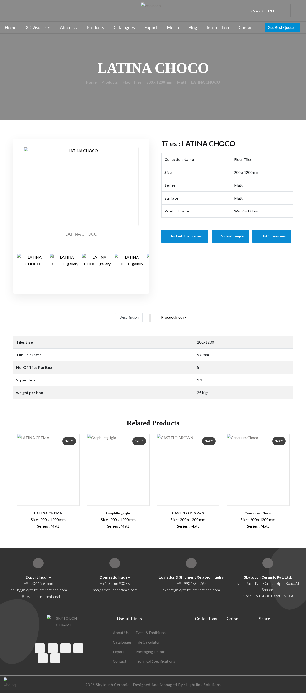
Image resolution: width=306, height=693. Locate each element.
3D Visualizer (38, 27)
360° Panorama (273, 236)
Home (10, 27)
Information (218, 27)
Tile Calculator (148, 642)
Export (150, 27)
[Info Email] (114, 563)
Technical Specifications (155, 661)
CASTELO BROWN (188, 513)
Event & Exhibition (151, 632)
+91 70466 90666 (38, 583)
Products (95, 27)
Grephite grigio (118, 513)
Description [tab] (129, 317)
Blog (192, 27)
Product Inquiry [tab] (174, 317)
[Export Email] (38, 563)
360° (69, 441)
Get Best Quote (281, 27)
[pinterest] (78, 648)
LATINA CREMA (48, 513)
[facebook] (40, 648)
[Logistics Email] (191, 563)
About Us (68, 27)
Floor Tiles (132, 82)
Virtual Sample (232, 236)
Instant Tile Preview (186, 236)
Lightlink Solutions (203, 684)
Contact (246, 27)
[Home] (267, 563)
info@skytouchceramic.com (114, 589)
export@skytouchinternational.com (191, 589)
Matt (181, 82)
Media (173, 27)
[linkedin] (55, 658)
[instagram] (65, 648)
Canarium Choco (257, 513)
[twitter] (53, 648)
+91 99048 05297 (191, 583)
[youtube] (43, 658)
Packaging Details (150, 651)
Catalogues (124, 27)
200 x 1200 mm (159, 82)
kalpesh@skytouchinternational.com (38, 596)
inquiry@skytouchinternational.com (38, 589)
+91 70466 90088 (115, 583)
